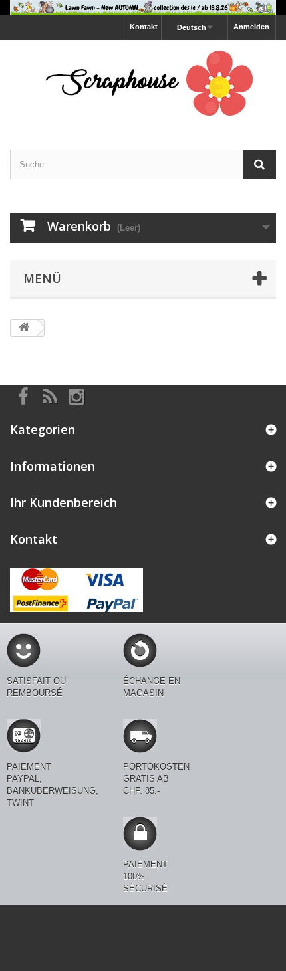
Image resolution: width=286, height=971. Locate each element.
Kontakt (144, 27)
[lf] (143, 7)
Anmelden (251, 27)
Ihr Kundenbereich (63, 502)
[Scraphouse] (143, 83)
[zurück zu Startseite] (24, 328)
